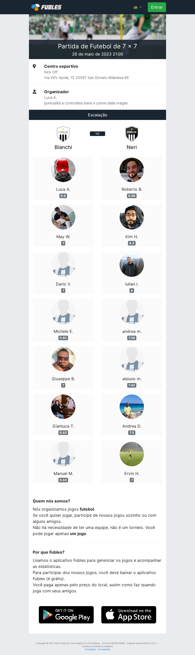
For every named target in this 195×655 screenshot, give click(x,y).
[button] (137, 7)
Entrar (157, 7)
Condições (91, 649)
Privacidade (103, 649)
